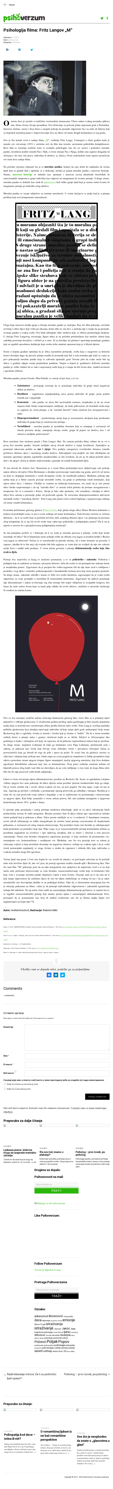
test (68, 1351)
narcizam (56, 1335)
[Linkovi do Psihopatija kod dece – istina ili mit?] (20, 1410)
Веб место (8, 1072)
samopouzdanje (68, 1348)
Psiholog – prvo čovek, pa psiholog (90, 1153)
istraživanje (43, 1328)
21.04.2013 (8, 1431)
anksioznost (50, 182)
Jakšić (66, 1328)
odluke (41, 1338)
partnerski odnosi (60, 1338)
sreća (55, 1351)
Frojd (43, 1324)
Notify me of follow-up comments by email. (22, 1084)
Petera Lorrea (50, 510)
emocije (68, 1320)
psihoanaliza (49, 1345)
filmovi (37, 1324)
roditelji (57, 1348)
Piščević (40, 1342)
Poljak (52, 1341)
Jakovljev (57, 1329)
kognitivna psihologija (43, 1332)
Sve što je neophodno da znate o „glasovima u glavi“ (93, 1440)
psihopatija (70, 1345)
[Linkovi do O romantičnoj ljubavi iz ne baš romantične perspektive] (56, 1410)
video (72, 1351)
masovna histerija (22, 174)
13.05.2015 (45, 1428)
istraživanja (54, 1324)
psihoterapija (48, 1348)
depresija (46, 1320)
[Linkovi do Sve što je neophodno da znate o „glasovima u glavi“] (93, 1410)
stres (60, 1351)
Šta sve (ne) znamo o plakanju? (52, 1153)
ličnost (60, 1332)
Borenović (56, 1316)
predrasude (38, 1345)
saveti (38, 1351)
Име (6, 1055)
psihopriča (37, 1348)
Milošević (39, 1335)
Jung (73, 1328)
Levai (55, 1332)
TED (65, 1351)
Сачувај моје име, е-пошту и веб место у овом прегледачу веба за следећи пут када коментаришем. (53, 1079)
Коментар (8, 1026)
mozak (48, 1335)
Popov (63, 1341)
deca (38, 1320)
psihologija (59, 1345)
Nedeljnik (65, 1335)
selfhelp (47, 1351)
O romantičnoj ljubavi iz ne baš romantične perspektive (56, 1435)
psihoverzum (13, 40)
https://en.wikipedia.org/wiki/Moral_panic (46, 948)
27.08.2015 (81, 1433)
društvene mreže (56, 1321)
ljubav (67, 1332)
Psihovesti (16, 42)
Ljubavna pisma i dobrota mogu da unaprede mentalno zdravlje (19, 1153)
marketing (74, 1332)
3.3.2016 (15, 37)
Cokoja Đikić (68, 1316)
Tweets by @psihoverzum (47, 1270)
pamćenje (48, 1338)
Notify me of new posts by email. (19, 1089)
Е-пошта (8, 1064)
